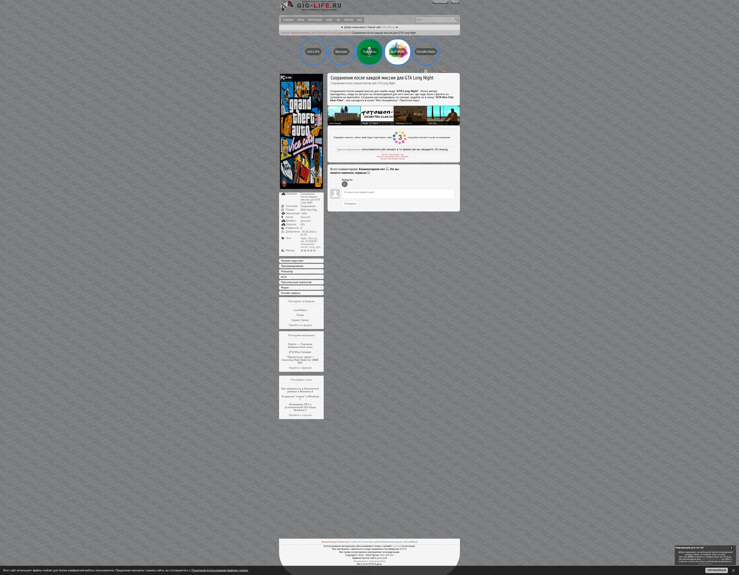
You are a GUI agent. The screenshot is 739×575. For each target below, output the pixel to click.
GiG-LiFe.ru (388, 27)
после (304, 247)
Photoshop (315, 20)
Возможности (705, 563)
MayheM (305, 217)
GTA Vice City (309, 209)
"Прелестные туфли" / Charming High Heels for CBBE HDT (300, 360)
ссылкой (396, 546)
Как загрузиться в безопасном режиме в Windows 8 (300, 390)
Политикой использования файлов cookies (219, 570)
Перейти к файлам (300, 367)
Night (303, 238)
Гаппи (300, 315)
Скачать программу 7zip (392, 152)
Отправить (350, 201)
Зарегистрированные (349, 147)
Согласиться (716, 570)
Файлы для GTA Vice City (318, 32)
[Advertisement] (301, 479)
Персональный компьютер (296, 282)
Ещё (359, 20)
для (318, 247)
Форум (348, 20)
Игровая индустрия (292, 260)
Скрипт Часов (300, 320)
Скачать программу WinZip (392, 156)
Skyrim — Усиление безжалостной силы (300, 346)
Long (311, 247)
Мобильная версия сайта (395, 542)
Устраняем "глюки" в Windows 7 (300, 398)
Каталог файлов (290, 32)
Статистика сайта (370, 542)
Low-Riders (300, 310)
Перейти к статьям (300, 415)
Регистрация (440, 2)
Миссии (312, 238)
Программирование (292, 266)
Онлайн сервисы (290, 293)
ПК (338, 20)
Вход (455, 2)
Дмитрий (306, 220)
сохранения (307, 244)
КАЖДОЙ (311, 241)
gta (302, 241)
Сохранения (342, 32)
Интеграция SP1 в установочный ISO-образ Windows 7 (300, 407)
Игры (301, 20)
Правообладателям (332, 542)
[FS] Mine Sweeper (300, 352)
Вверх (414, 542)
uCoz (329, 20)
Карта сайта (351, 542)
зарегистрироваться (711, 559)
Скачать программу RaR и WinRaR (392, 154)
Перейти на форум (300, 325)
